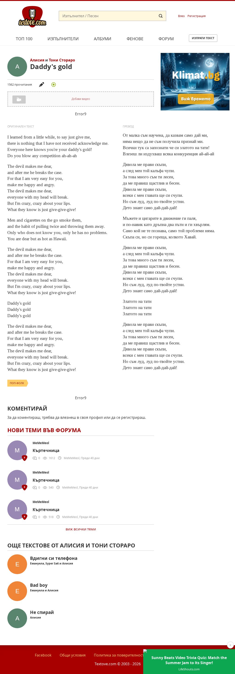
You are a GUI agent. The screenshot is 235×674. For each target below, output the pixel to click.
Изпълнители (63, 38)
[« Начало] (32, 16)
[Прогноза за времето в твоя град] (195, 109)
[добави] (53, 84)
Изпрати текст (203, 38)
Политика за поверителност (119, 655)
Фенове (135, 38)
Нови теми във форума (44, 430)
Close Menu (190, 8)
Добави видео (81, 99)
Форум (166, 38)
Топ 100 (24, 38)
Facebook (43, 655)
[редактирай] (41, 84)
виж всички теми (81, 529)
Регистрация (196, 16)
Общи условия (73, 655)
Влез (181, 16)
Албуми (102, 38)
